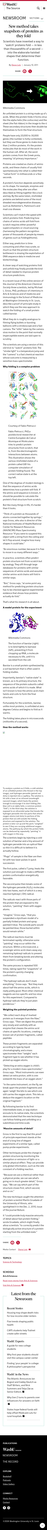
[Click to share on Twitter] (30, 71)
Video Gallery (9, 1484)
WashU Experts (15, 1341)
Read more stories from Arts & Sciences (20, 1281)
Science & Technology (12, 1262)
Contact (6, 1502)
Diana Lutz (16, 65)
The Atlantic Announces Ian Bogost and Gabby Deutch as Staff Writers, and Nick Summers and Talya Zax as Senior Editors (21, 1385)
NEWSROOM (14, 18)
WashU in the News (18, 1374)
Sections (34, 18)
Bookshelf (7, 1477)
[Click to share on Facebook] (24, 71)
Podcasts (7, 1480)
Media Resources (10, 1499)
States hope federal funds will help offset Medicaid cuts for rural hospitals (22, 1413)
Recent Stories (15, 1308)
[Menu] (44, 6)
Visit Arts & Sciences (12, 1285)
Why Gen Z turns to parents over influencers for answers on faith (23, 1399)
